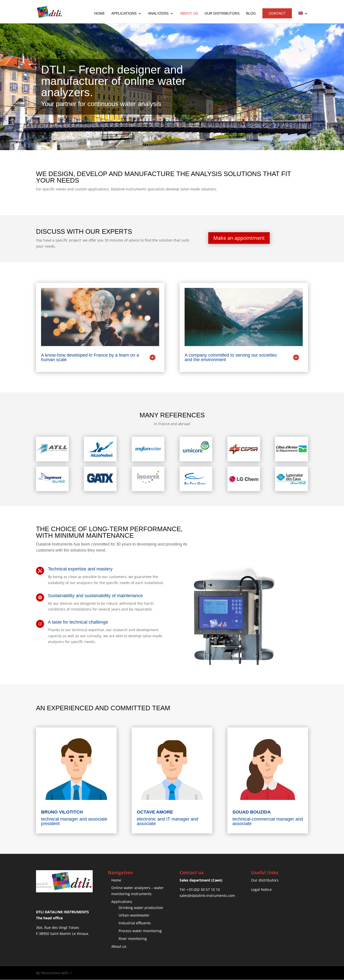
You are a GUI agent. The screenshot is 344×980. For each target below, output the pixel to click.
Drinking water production (141, 907)
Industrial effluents (135, 923)
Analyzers (158, 13)
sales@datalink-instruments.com (207, 895)
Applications (123, 13)
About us (189, 13)
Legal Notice (261, 889)
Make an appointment (239, 237)
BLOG (251, 13)
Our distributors (221, 13)
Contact (277, 13)
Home (99, 13)
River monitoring (133, 938)
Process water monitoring (140, 930)
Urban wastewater (134, 915)
